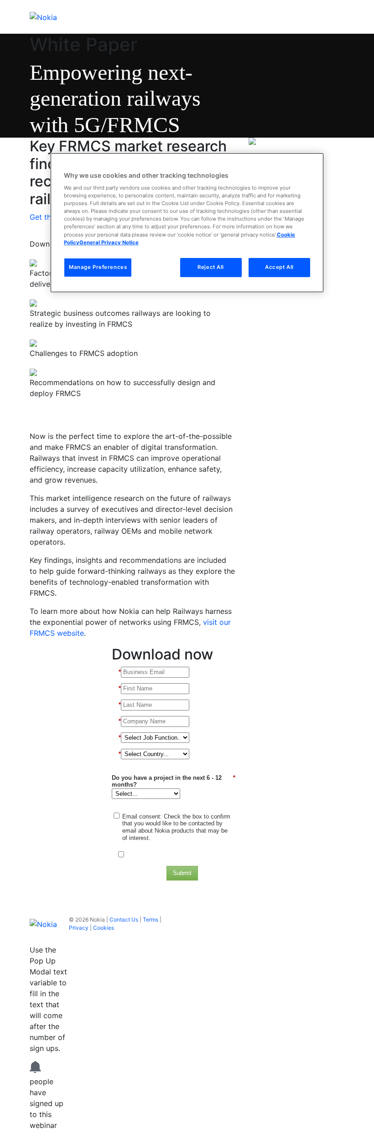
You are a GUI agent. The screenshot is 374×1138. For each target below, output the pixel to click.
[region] (187, 223)
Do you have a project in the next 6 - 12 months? (173, 781)
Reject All (210, 267)
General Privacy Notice (109, 242)
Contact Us (123, 919)
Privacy (78, 927)
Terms (150, 919)
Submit (182, 873)
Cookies (103, 927)
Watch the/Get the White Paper (89, 414)
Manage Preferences (98, 267)
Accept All (279, 267)
